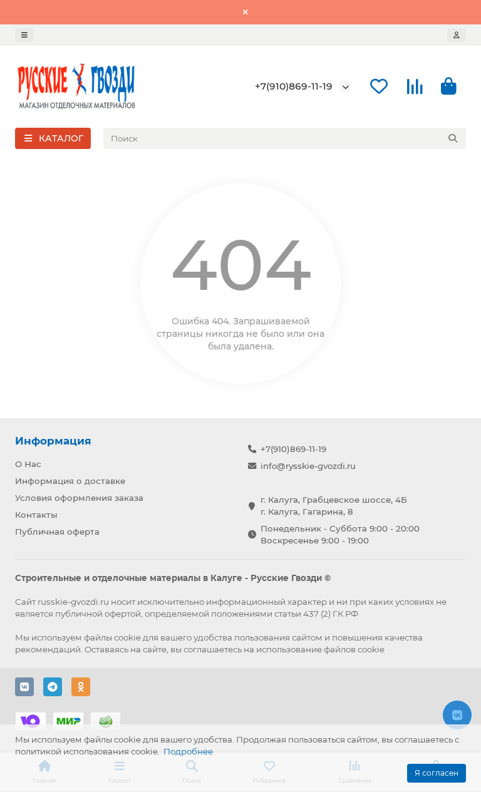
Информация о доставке (70, 481)
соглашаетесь (213, 649)
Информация (53, 441)
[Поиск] (452, 138)
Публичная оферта (57, 532)
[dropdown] (24, 35)
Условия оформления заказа (79, 498)
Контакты (36, 515)
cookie (127, 637)
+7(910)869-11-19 (294, 86)
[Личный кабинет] (456, 35)
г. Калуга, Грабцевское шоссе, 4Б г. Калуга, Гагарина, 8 (334, 506)
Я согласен (436, 773)
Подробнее (188, 751)
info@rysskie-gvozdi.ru (308, 466)
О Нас (28, 464)
